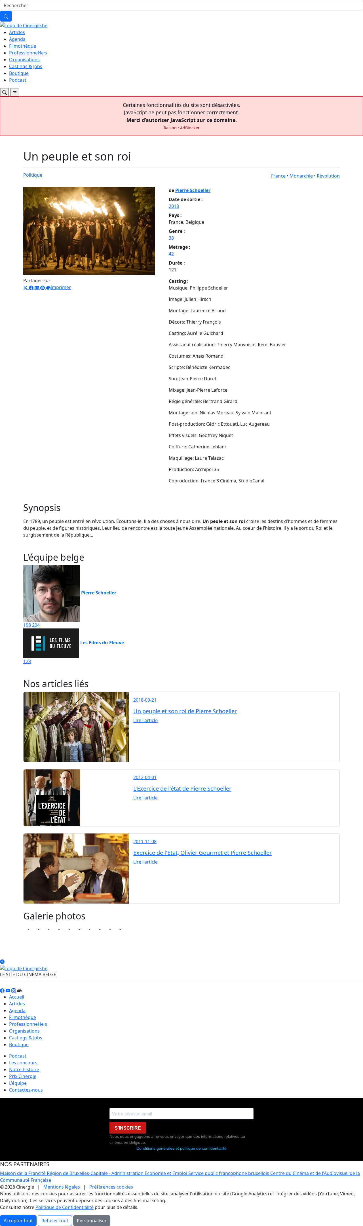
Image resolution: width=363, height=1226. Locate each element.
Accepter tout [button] (18, 1220)
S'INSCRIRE (128, 1128)
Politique (32, 175)
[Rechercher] (6, 16)
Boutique (19, 73)
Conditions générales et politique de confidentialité (181, 1148)
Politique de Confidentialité (64, 1207)
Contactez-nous (26, 1090)
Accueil (16, 997)
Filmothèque (22, 46)
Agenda (17, 39)
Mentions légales (61, 1187)
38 (171, 238)
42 (171, 254)
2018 (174, 206)
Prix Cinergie (22, 1076)
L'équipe (18, 1083)
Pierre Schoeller (192, 190)
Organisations (24, 59)
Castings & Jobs (25, 66)
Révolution (328, 176)
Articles (17, 32)
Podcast (17, 80)
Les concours (23, 1063)
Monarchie (301, 176)
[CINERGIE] (23, 25)
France (278, 176)
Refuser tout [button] (54, 1220)
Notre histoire (24, 1069)
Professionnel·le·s (28, 53)
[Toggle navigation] (4, 92)
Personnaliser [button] (92, 1220)
